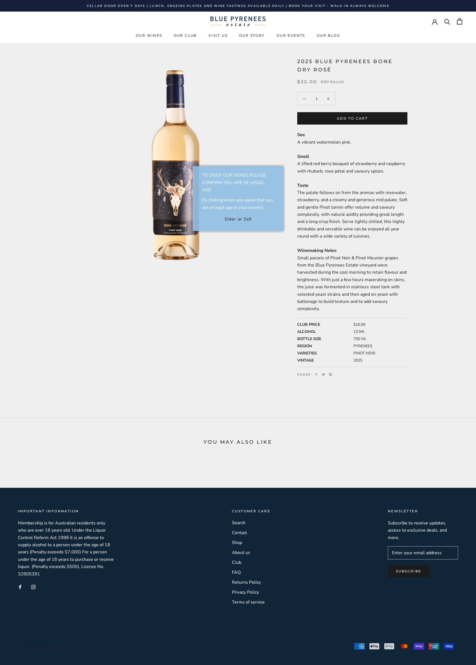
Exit (247, 219)
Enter (230, 219)
